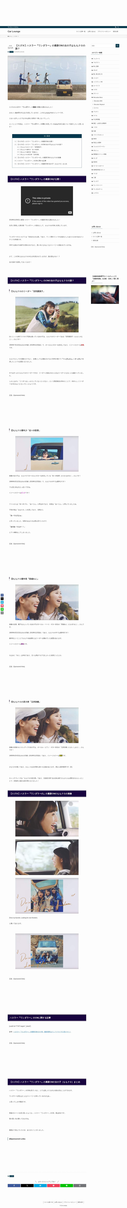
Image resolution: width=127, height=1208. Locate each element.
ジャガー (96, 78)
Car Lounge (14, 31)
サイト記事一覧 (97, 236)
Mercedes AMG (98, 101)
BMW (95, 139)
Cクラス (96, 108)
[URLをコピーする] (79, 1185)
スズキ (11, 51)
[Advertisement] (56, 13)
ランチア (96, 181)
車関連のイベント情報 (99, 154)
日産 (94, 131)
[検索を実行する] (117, 45)
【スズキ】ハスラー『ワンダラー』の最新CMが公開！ (35, 141)
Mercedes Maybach (99, 104)
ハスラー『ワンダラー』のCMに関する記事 (31, 160)
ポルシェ (96, 150)
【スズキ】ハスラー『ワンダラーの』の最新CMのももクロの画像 (39, 157)
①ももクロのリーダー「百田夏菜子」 (31, 147)
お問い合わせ (97, 232)
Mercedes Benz (98, 97)
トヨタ (95, 127)
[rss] (115, 27)
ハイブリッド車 (97, 82)
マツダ (95, 173)
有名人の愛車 (97, 142)
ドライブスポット (98, 135)
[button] (14, 1185)
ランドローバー (97, 185)
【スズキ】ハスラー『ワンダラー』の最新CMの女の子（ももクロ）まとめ (42, 164)
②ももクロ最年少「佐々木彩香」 (30, 149)
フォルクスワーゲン (99, 146)
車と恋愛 (96, 66)
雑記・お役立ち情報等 (99, 123)
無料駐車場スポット (99, 169)
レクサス (96, 193)
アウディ (96, 111)
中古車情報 (96, 119)
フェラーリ (96, 58)
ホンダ (95, 158)
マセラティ (96, 62)
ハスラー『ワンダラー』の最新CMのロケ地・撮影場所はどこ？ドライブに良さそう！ (42, 1032)
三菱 (94, 177)
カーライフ (96, 85)
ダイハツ (96, 93)
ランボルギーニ (97, 189)
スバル (95, 115)
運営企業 (95, 240)
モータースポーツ (98, 166)
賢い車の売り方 (97, 74)
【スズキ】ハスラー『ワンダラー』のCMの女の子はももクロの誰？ (40, 144)
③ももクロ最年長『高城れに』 (29, 152)
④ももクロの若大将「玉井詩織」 (30, 154)
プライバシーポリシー (70, 1202)
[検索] (118, 27)
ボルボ (95, 70)
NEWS (95, 162)
